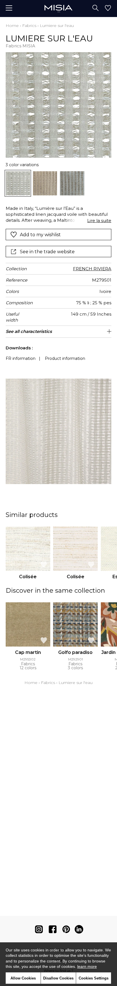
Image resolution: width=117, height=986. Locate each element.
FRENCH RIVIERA (92, 268)
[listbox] (58, 183)
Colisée (28, 576)
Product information (65, 358)
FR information (20, 358)
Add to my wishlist (40, 234)
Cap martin (28, 652)
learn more (87, 966)
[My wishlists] (108, 8)
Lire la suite (99, 220)
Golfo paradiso (75, 652)
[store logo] (58, 8)
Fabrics (29, 25)
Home (12, 25)
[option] (18, 183)
